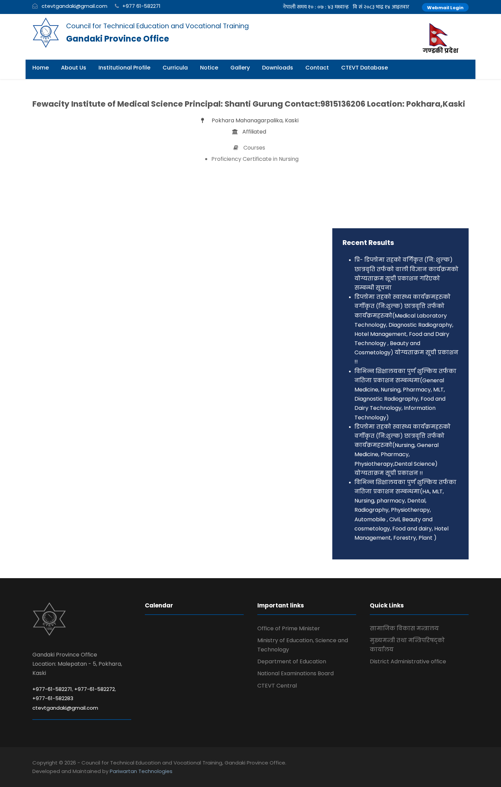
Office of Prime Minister (288, 628)
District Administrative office (408, 661)
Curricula (175, 68)
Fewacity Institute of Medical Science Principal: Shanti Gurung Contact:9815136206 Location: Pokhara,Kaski (248, 103)
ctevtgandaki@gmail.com (74, 6)
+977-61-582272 (94, 689)
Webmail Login (445, 7)
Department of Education (291, 661)
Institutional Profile (124, 68)
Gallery (240, 68)
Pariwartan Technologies (141, 771)
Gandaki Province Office (117, 38)
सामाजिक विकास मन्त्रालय (404, 628)
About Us (73, 68)
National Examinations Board (295, 673)
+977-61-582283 (52, 698)
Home (40, 68)
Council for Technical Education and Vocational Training (157, 26)
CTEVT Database (364, 68)
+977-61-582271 (52, 689)
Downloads (277, 68)
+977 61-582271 (141, 6)
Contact (317, 68)
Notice (209, 68)
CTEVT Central (277, 686)
